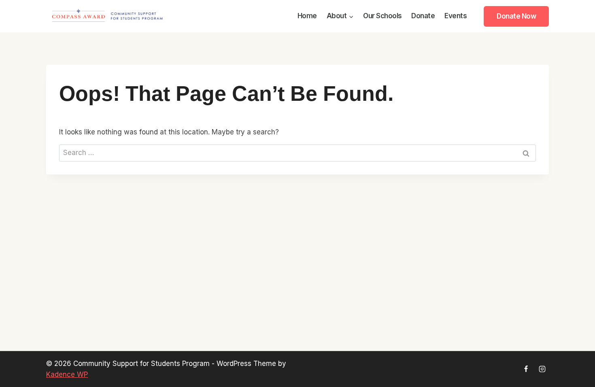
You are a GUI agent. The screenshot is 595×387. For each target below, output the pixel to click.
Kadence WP (67, 374)
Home (307, 16)
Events (455, 16)
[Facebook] (526, 369)
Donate (423, 16)
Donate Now (516, 16)
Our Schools (382, 16)
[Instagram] (542, 369)
